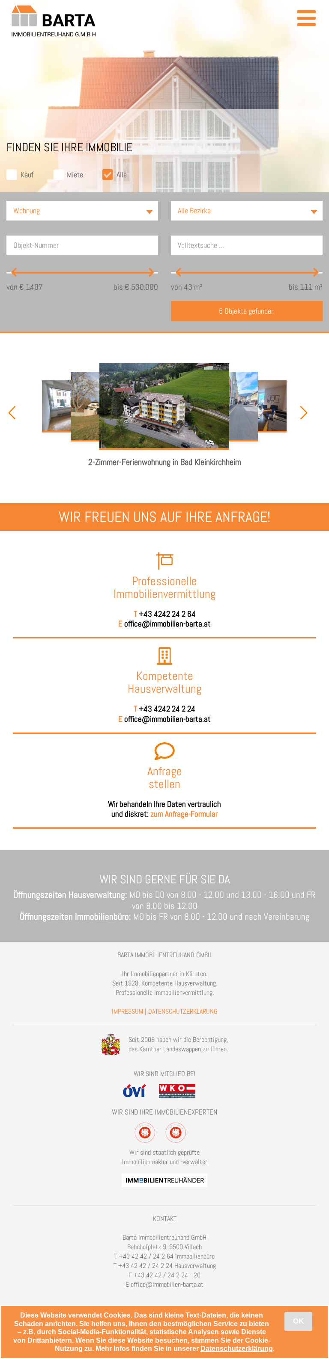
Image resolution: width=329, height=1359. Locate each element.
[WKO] (182, 1087)
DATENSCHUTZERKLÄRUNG (183, 1011)
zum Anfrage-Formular (184, 814)
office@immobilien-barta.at (167, 623)
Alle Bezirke (194, 210)
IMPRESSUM (127, 1011)
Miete (75, 174)
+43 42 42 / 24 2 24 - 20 (167, 1275)
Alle (122, 174)
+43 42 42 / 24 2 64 (146, 1256)
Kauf (27, 174)
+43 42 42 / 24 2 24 (145, 1265)
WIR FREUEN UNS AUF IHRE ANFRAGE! (164, 517)
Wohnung (26, 210)
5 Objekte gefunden (247, 311)
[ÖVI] (140, 1087)
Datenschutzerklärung (236, 1348)
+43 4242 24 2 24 (167, 708)
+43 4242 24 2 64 (167, 614)
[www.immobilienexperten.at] (164, 1177)
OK (298, 1321)
